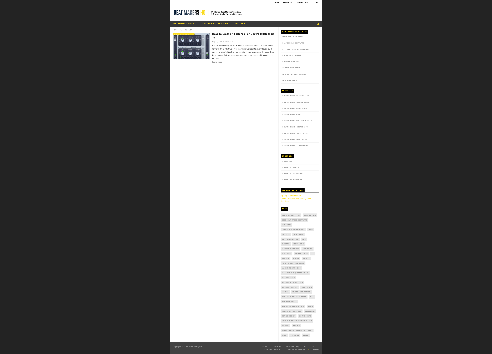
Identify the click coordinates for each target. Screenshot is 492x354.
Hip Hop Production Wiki (291, 195)
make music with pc (291, 268)
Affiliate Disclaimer (297, 349)
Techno (285, 325)
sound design (288, 316)
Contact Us (302, 2)
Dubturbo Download (292, 173)
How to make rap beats (293, 263)
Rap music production (293, 306)
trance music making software (297, 330)
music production (301, 292)
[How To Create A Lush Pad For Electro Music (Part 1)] (191, 46)
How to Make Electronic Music (297, 121)
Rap (312, 297)
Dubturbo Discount (292, 180)
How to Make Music (291, 114)
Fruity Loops (301, 253)
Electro (286, 244)
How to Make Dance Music (295, 139)
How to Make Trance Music (295, 133)
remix (310, 306)
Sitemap (315, 349)
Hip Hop (285, 258)
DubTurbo (240, 24)
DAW (311, 229)
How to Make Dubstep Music (296, 127)
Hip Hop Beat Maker (291, 55)
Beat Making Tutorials (185, 24)
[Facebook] (312, 2)
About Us (287, 2)
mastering (307, 287)
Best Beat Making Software (295, 49)
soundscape (305, 316)
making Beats (288, 277)
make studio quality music (295, 273)
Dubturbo (287, 161)
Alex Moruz (229, 42)
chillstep (286, 225)
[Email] (316, 2)
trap (284, 335)
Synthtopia (285, 201)
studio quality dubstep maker (297, 321)
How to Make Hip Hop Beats (295, 96)
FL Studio (286, 253)
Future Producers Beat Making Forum (296, 198)
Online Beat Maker (291, 68)
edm (304, 239)
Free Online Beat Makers (294, 74)
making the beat (290, 287)
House (296, 258)
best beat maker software (294, 220)
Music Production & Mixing (216, 24)
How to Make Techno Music (295, 145)
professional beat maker (294, 297)
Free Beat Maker (290, 80)
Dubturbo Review (290, 167)
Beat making (310, 215)
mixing (285, 292)
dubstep (286, 234)
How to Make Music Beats (294, 108)
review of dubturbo (291, 311)
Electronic (298, 244)
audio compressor (291, 215)
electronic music (290, 249)
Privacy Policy (292, 347)
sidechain (310, 311)
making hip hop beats (292, 282)
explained (307, 249)
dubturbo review (290, 239)
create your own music (293, 229)
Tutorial (294, 335)
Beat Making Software (293, 43)
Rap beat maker (289, 301)
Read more (217, 62)
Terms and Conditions (272, 349)
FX (313, 253)
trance (296, 325)
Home (276, 2)
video (306, 335)
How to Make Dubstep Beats (295, 102)
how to (306, 258)
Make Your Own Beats (292, 37)
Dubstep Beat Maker (292, 62)
